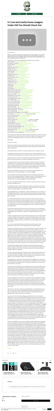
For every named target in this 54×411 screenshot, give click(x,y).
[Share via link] (15, 353)
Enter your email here (25, 396)
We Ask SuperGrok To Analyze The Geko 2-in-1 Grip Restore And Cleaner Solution (10, 373)
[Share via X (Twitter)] (10, 353)
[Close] (52, 409)
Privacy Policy (6, 409)
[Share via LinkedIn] (13, 353)
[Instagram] (4, 400)
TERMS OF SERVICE (24, 407)
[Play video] (27, 40)
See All (50, 360)
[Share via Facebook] (7, 353)
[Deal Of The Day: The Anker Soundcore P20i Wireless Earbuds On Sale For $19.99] (44, 366)
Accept (49, 409)
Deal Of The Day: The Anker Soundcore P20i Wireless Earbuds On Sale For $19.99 (44, 373)
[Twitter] (2, 400)
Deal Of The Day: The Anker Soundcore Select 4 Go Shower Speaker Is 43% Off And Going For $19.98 (27, 373)
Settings (44, 409)
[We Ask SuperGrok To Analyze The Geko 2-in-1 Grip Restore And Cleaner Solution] (9, 366)
